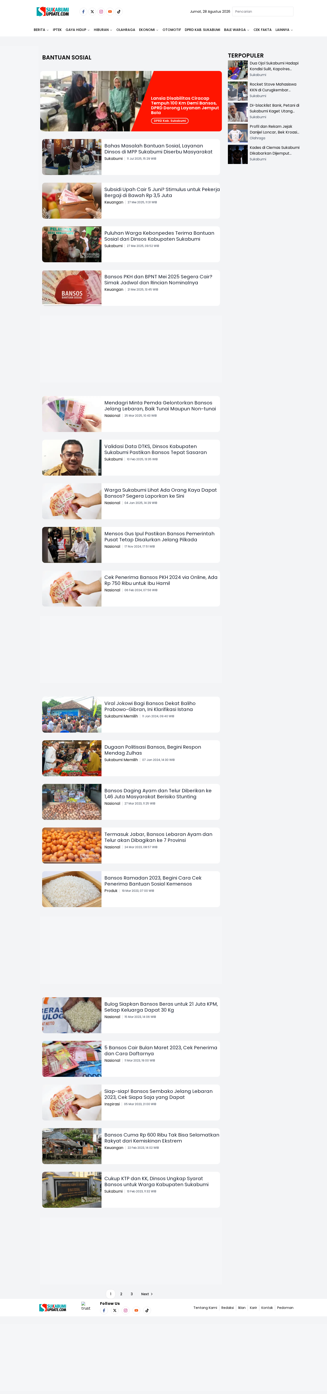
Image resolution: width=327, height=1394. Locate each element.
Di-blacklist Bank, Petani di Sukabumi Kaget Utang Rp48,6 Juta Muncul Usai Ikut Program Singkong (274, 114)
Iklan (242, 1307)
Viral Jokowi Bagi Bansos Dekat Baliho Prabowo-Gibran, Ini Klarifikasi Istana (150, 706)
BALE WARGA (235, 29)
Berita (39, 29)
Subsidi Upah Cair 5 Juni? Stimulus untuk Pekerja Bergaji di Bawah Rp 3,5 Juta (162, 192)
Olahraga (125, 29)
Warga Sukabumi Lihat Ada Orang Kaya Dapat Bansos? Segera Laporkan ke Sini (160, 493)
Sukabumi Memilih (121, 716)
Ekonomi (147, 29)
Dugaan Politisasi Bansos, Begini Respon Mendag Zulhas (152, 750)
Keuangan (113, 202)
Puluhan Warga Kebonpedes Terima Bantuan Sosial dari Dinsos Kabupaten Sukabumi (159, 236)
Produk (111, 890)
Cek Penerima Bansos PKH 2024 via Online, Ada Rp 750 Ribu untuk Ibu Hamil (161, 580)
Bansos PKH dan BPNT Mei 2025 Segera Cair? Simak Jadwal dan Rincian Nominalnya (158, 279)
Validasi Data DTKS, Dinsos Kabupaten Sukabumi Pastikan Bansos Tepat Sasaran (155, 449)
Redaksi (227, 1307)
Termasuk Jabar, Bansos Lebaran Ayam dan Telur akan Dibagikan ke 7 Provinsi (158, 837)
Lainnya (282, 29)
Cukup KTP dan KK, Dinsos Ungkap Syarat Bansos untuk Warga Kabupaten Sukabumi (156, 1181)
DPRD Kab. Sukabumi (202, 29)
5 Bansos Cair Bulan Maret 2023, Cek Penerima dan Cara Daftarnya (160, 1050)
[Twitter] (92, 12)
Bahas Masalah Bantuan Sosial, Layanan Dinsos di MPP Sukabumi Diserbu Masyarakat (158, 148)
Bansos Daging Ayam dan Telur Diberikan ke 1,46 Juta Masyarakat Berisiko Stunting (158, 793)
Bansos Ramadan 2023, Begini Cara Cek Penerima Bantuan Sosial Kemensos (153, 881)
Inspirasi (112, 1104)
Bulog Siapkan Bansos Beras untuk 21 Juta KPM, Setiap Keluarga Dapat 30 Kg (161, 1007)
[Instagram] (101, 12)
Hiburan (101, 29)
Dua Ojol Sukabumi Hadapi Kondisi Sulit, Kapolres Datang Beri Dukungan (274, 68)
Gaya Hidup (76, 29)
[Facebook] (83, 12)
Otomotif (172, 29)
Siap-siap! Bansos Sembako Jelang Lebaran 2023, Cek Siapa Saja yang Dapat (158, 1094)
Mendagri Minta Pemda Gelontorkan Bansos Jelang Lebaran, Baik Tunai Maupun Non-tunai (160, 405)
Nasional (112, 415)
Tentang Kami (205, 1307)
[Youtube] (110, 12)
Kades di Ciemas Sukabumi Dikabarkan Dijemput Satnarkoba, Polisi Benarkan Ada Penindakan (274, 156)
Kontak (267, 1307)
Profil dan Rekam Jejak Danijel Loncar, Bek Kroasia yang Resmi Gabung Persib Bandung (274, 135)
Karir (253, 1307)
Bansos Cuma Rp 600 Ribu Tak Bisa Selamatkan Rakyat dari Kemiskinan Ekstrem (161, 1138)
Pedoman (285, 1307)
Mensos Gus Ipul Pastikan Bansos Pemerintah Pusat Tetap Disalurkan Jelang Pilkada (159, 536)
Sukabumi (113, 158)
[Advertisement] (19, 133)
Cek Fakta (263, 29)
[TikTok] (119, 12)
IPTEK (57, 29)
